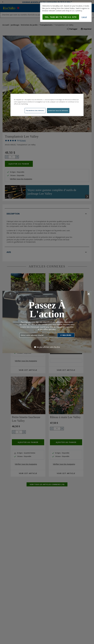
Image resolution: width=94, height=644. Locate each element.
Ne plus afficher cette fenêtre (48, 347)
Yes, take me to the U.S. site (61, 17)
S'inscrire (65, 335)
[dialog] (66, 12)
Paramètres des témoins (35, 110)
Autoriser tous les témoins (58, 110)
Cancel (84, 17)
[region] (47, 105)
